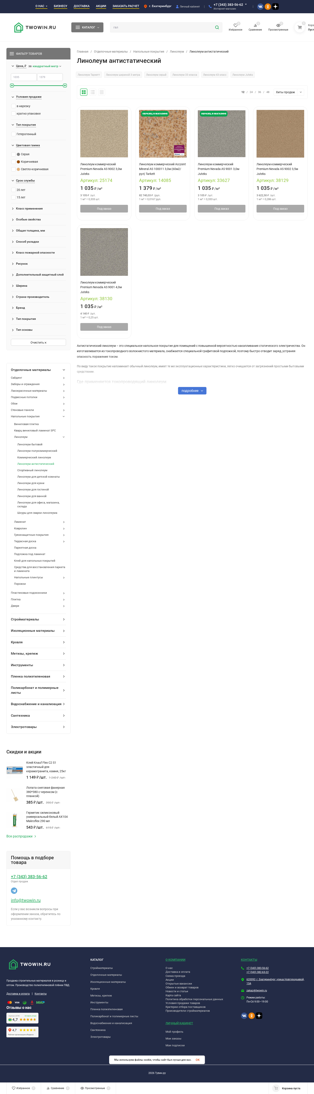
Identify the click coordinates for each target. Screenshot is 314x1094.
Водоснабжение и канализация (111, 1023)
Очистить (38, 342)
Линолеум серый (156, 74)
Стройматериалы (101, 968)
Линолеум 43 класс (214, 74)
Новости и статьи (177, 991)
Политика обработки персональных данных (194, 999)
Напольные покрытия (148, 51)
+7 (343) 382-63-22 (258, 972)
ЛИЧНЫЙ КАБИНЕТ (179, 1023)
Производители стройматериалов (188, 1010)
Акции (170, 979)
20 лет (21, 190)
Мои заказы (173, 1038)
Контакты (41, 993)
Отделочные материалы (111, 51)
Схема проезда (175, 975)
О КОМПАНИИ (175, 959)
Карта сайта (173, 995)
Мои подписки (175, 1045)
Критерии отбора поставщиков (185, 1006)
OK (198, 1060)
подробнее (190, 391)
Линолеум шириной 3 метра (123, 74)
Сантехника (98, 1030)
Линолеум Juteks (242, 74)
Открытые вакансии (179, 983)
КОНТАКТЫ (249, 959)
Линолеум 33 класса (184, 74)
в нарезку (23, 106)
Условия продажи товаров (183, 1003)
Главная (82, 51)
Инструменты (99, 1002)
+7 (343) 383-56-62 (228, 5)
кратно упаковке (29, 113)
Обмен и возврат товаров (182, 987)
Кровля (95, 988)
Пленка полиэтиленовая (106, 1009)
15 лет (21, 197)
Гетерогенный (26, 134)
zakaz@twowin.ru (257, 990)
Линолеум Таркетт (89, 74)
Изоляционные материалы (108, 981)
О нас (169, 968)
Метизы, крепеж (101, 995)
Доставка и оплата (18, 993)
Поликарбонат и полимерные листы (114, 1016)
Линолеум (177, 51)
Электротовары (100, 1036)
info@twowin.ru (26, 900)
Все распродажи (19, 836)
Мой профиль (174, 1031)
